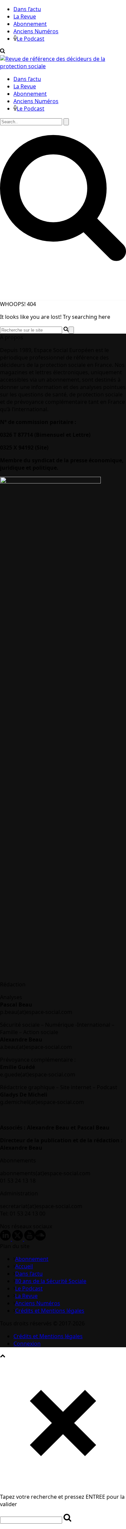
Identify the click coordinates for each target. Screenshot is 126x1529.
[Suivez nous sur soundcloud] (40, 1238)
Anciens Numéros (35, 31)
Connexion (27, 1343)
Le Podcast (30, 38)
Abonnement (30, 24)
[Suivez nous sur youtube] (29, 1238)
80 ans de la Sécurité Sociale (50, 1281)
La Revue (24, 16)
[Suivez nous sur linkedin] (5, 1238)
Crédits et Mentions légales (49, 1310)
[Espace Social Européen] (63, 66)
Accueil (24, 1266)
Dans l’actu (27, 9)
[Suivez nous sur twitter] (17, 1238)
